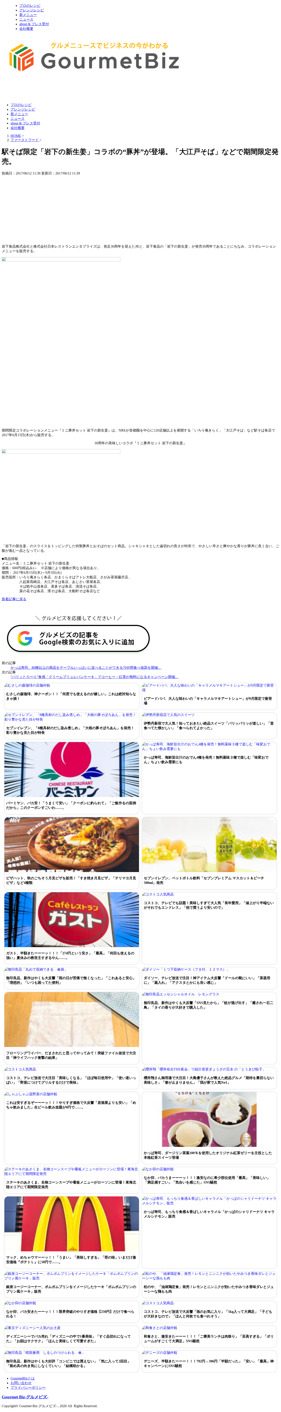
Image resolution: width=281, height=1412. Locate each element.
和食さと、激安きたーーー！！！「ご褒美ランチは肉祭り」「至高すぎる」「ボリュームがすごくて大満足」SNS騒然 (209, 1339)
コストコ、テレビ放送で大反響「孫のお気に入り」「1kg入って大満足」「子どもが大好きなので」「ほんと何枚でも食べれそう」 (208, 1314)
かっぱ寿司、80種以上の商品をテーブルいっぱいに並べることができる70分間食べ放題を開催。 (86, 667)
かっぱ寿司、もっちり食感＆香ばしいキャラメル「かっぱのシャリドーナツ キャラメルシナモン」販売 (209, 1214)
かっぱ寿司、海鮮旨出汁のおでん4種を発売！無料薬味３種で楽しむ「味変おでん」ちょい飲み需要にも (206, 759)
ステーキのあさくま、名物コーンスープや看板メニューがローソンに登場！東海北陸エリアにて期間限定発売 (71, 1184)
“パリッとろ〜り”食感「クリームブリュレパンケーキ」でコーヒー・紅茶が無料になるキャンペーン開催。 (95, 677)
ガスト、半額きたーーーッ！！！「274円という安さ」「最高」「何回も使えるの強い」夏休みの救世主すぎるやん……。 (70, 955)
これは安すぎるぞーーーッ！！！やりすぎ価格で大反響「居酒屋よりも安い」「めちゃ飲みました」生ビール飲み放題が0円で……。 (71, 1105)
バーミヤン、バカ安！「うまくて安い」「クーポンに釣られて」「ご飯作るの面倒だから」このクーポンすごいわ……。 (71, 805)
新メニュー (28, 15)
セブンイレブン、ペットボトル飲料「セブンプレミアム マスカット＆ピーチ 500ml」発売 (204, 880)
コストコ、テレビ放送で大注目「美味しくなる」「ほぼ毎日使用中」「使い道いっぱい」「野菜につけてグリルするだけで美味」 (71, 1080)
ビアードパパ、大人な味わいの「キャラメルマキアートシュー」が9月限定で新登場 (208, 701)
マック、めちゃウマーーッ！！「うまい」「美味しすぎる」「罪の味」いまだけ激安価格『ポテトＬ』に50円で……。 (71, 1260)
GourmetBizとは (23, 1378)
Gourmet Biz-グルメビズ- (25, 1397)
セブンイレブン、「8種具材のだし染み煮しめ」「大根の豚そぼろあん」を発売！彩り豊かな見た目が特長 (70, 730)
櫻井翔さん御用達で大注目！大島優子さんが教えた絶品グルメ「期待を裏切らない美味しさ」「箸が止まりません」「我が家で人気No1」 (209, 1080)
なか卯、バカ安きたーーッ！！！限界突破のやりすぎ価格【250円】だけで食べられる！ (70, 1314)
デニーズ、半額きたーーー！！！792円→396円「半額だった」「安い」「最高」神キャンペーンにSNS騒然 (209, 1363)
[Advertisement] (82, 88)
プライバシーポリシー (28, 1387)
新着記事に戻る (14, 599)
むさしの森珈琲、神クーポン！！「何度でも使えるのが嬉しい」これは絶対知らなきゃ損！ (71, 696)
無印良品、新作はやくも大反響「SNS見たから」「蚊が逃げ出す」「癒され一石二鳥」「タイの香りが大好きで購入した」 (208, 1005)
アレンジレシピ (31, 10)
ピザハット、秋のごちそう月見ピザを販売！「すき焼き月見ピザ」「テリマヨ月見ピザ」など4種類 (71, 880)
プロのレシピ (29, 5)
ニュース (26, 19)
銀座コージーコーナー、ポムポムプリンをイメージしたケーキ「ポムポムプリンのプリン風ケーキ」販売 (71, 1289)
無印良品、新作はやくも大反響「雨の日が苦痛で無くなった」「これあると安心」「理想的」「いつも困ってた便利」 (71, 980)
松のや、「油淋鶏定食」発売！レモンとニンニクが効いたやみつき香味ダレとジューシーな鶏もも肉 (209, 1289)
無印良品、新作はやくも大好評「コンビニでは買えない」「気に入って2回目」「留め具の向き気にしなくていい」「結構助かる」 (68, 1363)
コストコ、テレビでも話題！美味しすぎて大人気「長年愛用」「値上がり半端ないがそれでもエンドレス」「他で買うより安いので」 (209, 905)
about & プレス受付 (34, 24)
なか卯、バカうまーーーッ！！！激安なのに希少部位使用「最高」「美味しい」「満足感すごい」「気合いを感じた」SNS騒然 (207, 1180)
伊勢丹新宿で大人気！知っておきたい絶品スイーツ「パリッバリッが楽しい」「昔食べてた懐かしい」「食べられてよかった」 (209, 725)
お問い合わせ (21, 1383)
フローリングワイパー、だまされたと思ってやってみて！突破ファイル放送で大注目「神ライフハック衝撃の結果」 (71, 1055)
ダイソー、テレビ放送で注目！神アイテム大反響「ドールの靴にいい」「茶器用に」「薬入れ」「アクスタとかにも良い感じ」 (207, 980)
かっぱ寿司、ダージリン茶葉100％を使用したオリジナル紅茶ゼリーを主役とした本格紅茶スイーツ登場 (208, 1155)
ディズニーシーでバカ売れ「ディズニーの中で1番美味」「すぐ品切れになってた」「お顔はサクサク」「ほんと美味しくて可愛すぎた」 (68, 1339)
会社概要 (26, 29)
